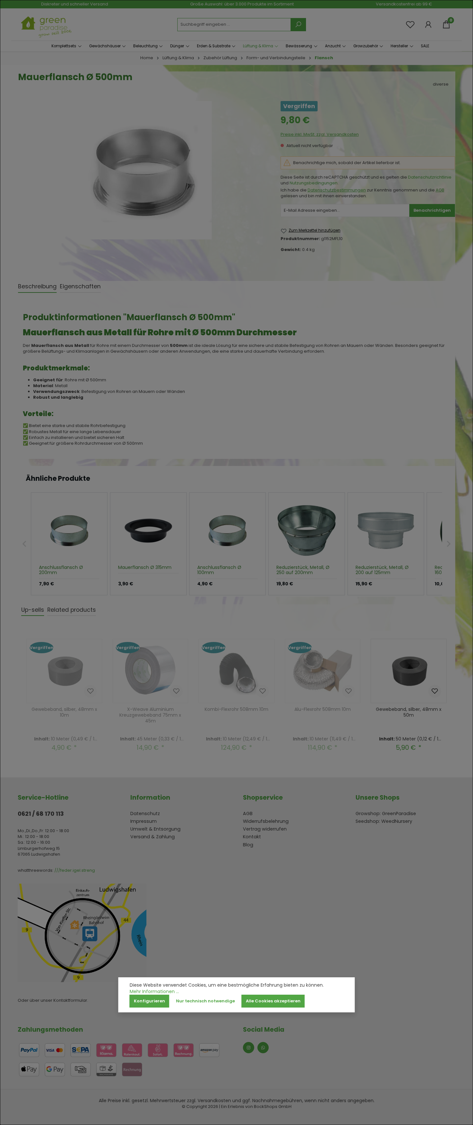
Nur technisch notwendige (205, 1001)
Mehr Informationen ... (154, 992)
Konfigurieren (149, 1001)
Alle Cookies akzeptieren (273, 1001)
